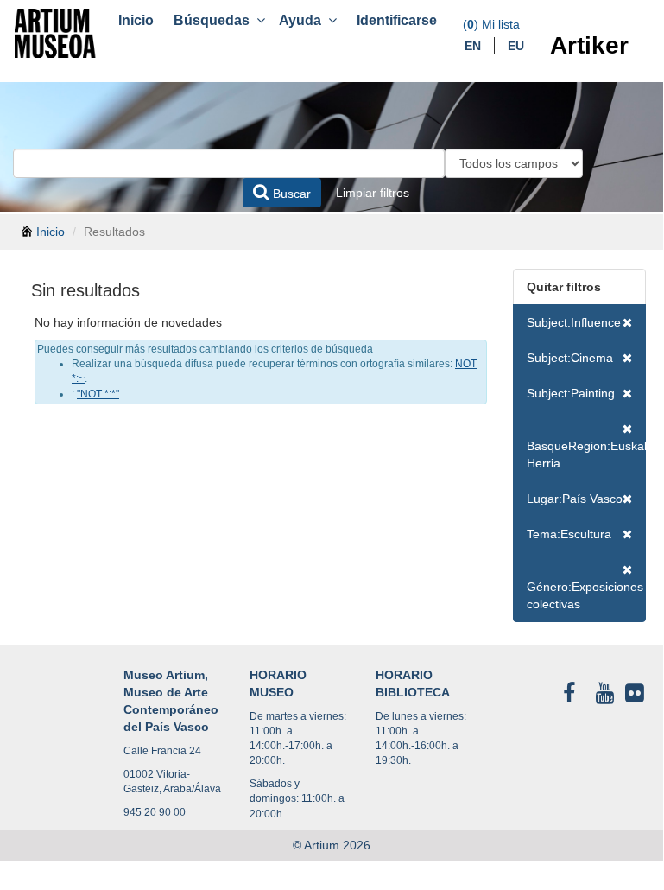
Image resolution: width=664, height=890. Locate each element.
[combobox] (229, 163)
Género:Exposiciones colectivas (585, 595)
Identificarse (397, 20)
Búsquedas (215, 20)
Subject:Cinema (570, 358)
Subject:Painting (571, 393)
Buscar (290, 193)
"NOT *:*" (98, 394)
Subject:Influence (574, 322)
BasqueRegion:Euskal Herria (587, 454)
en (473, 46)
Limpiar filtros (372, 193)
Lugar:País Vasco (575, 498)
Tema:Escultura (569, 534)
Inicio (136, 20)
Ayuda (303, 20)
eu (516, 46)
